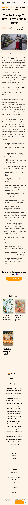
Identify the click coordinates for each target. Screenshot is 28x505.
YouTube (14, 460)
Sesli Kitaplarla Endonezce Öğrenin (14, 434)
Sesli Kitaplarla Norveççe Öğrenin (14, 429)
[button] (24, 2)
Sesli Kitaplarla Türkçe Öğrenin (14, 413)
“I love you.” (13, 127)
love (12, 58)
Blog (12, 7)
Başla (19, 502)
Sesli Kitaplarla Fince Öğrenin (14, 444)
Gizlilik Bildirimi (14, 487)
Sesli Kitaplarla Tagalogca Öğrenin (14, 439)
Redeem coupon (14, 472)
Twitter (14, 458)
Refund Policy (14, 485)
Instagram (14, 455)
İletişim (14, 492)
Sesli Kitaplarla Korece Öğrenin (14, 416)
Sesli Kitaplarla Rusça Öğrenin (14, 406)
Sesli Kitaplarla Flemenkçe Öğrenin (14, 426)
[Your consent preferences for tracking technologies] (25, 502)
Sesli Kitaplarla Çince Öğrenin (14, 408)
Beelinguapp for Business (14, 477)
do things (4, 77)
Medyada (14, 480)
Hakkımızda (14, 469)
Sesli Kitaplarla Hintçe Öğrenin (14, 411)
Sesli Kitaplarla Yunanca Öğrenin (14, 431)
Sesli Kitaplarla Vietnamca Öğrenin (14, 441)
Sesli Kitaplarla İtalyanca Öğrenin (14, 398)
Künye (14, 482)
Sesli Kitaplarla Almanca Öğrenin (14, 401)
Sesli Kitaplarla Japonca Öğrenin (14, 403)
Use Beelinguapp (14, 278)
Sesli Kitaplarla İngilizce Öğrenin (14, 388)
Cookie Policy (14, 490)
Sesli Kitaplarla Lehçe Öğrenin (14, 424)
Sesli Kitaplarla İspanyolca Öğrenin (14, 390)
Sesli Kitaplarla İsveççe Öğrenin (14, 421)
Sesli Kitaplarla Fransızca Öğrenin (14, 395)
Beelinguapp (5, 7)
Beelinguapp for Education (14, 474)
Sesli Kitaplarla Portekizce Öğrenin (14, 393)
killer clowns (20, 87)
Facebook (14, 453)
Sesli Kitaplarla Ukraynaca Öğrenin (14, 436)
